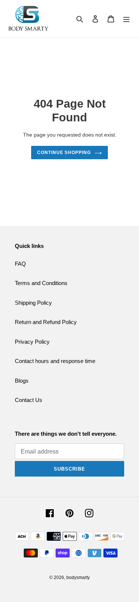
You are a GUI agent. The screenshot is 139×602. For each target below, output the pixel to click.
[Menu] (126, 19)
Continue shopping (64, 152)
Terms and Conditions (41, 283)
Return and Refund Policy (46, 322)
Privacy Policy (32, 341)
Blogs (22, 380)
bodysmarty (78, 577)
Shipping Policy (33, 303)
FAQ (20, 264)
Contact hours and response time (55, 361)
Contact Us (28, 400)
